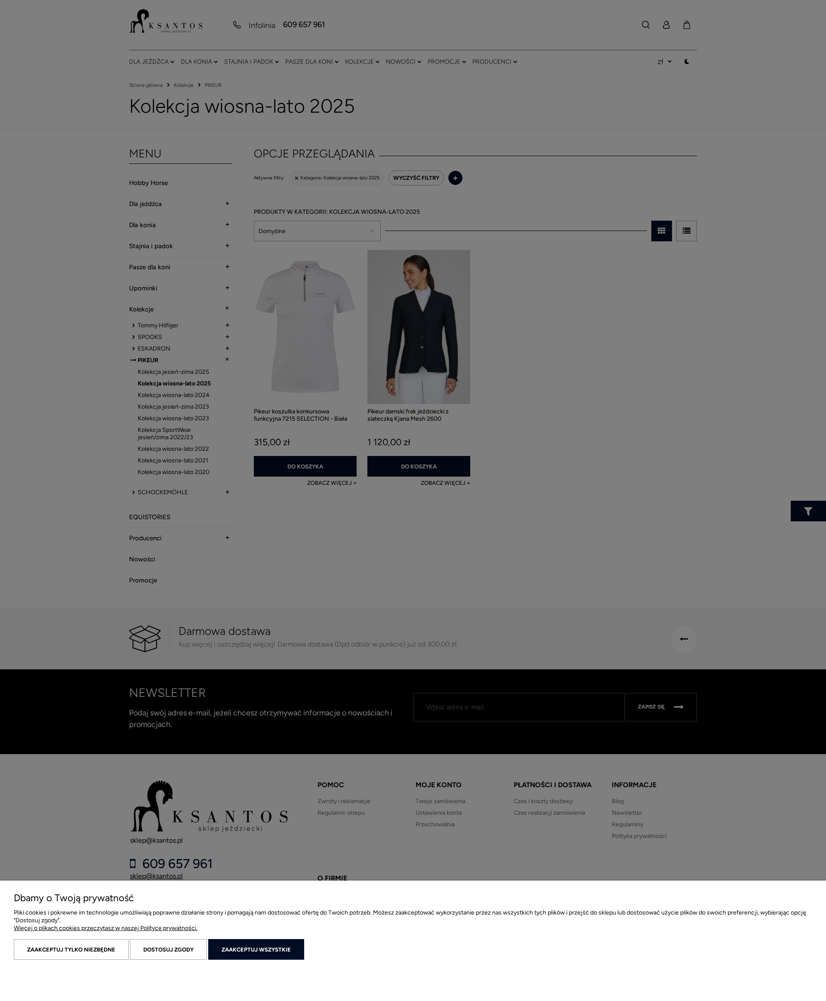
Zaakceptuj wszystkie (256, 949)
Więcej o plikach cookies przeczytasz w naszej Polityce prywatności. (105, 928)
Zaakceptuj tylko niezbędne (71, 949)
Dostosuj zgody (168, 949)
